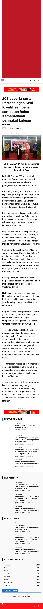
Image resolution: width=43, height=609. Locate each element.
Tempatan (6, 124)
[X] (34, 80)
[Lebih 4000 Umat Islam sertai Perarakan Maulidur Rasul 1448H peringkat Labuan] (8, 451)
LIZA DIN (17, 430)
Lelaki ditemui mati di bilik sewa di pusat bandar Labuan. (27, 463)
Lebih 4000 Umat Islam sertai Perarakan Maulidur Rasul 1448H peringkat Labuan (27, 452)
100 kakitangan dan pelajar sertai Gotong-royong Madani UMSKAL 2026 (27, 440)
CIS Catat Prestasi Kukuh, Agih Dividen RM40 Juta (27, 427)
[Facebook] (31, 80)
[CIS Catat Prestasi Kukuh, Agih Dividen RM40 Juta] (8, 427)
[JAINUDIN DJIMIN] (4, 128)
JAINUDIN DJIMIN (15, 128)
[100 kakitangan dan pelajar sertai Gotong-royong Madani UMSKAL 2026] (8, 439)
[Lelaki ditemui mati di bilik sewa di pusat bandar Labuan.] (8, 463)
